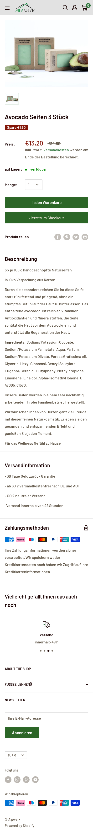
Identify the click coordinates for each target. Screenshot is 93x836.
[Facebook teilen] (57, 236)
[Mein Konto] (74, 7)
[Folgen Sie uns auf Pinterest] (26, 779)
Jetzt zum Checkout (46, 217)
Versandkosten (56, 149)
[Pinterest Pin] (66, 236)
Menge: (11, 184)
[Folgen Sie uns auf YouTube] (35, 779)
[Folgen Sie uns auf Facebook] (8, 779)
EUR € (11, 755)
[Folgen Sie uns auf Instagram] (17, 779)
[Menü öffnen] (7, 8)
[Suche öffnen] (65, 7)
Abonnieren (22, 732)
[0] (84, 8)
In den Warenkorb (46, 202)
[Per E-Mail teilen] (85, 236)
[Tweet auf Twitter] (75, 236)
